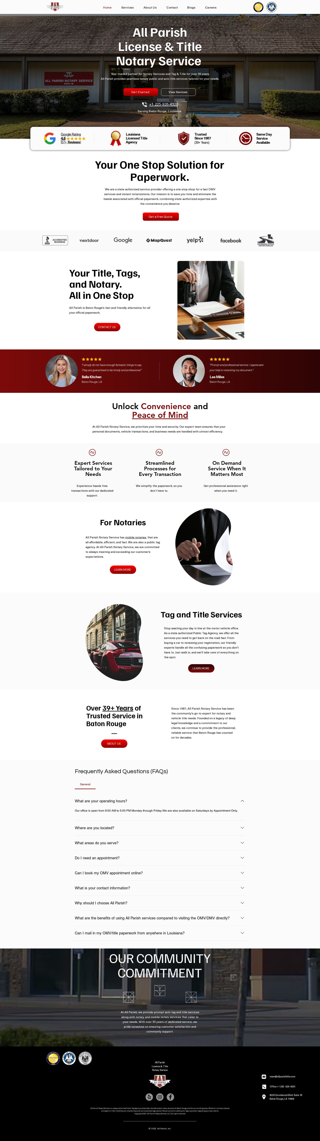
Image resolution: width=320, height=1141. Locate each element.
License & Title (160, 1066)
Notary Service (160, 1070)
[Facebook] (170, 1097)
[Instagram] (160, 1097)
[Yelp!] (149, 1097)
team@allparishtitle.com (282, 1076)
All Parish (160, 1062)
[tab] (85, 784)
